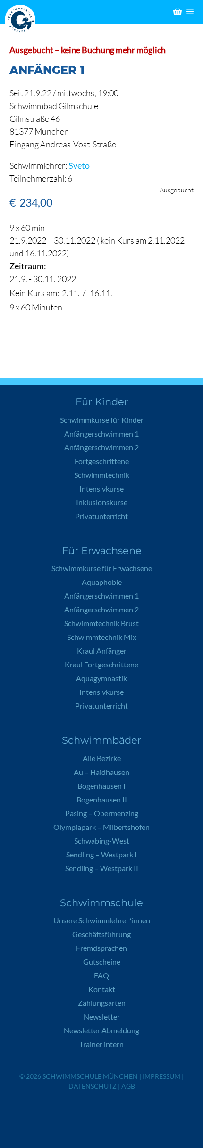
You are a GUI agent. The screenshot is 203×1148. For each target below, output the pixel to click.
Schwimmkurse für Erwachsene (101, 568)
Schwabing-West (101, 840)
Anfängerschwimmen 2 (101, 447)
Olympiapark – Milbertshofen (101, 826)
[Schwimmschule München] (22, 20)
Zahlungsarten (102, 1002)
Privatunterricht (101, 515)
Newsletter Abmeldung (101, 1030)
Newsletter (102, 1016)
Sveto (79, 165)
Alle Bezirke (102, 758)
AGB (128, 1086)
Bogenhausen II (101, 799)
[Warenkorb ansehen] (177, 12)
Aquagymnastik (101, 678)
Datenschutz (92, 1086)
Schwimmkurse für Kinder (102, 419)
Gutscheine (101, 961)
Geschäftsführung (101, 933)
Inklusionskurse (101, 502)
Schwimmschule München (90, 1076)
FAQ (101, 975)
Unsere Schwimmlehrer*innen (101, 920)
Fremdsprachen (101, 947)
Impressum (161, 1076)
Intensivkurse (101, 488)
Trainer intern (101, 1043)
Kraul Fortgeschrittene (101, 664)
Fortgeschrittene (102, 460)
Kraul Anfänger (102, 650)
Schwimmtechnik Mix (101, 636)
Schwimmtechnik (101, 474)
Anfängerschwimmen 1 (101, 433)
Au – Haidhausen (101, 771)
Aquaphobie (102, 581)
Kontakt (101, 988)
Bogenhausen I (101, 785)
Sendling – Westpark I (101, 854)
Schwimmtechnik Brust (101, 623)
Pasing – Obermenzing (101, 813)
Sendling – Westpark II (101, 868)
